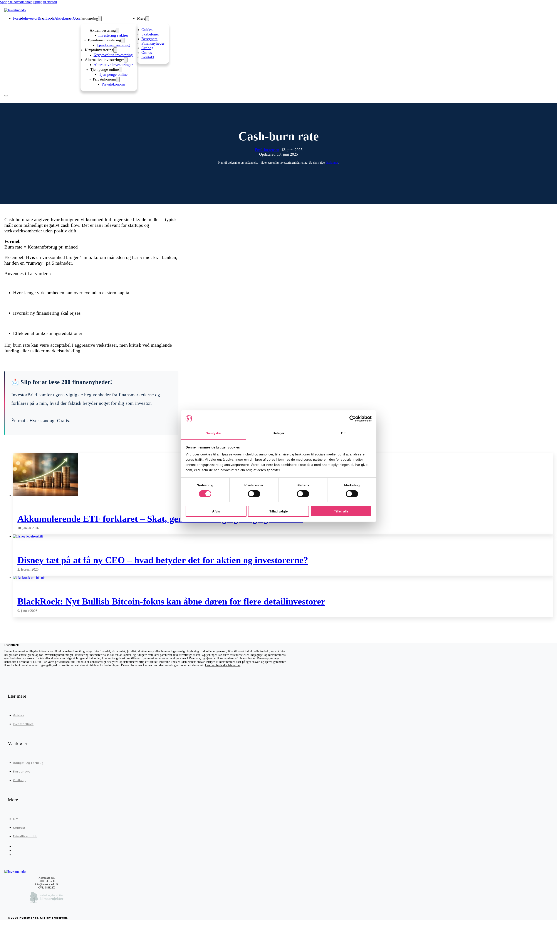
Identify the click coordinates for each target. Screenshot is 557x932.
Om (16, 819)
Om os (146, 52)
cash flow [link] (70, 225)
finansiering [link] (47, 313)
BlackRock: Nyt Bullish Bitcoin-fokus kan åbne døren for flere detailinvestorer (171, 601)
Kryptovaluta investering (113, 55)
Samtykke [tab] (213, 433)
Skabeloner (150, 34)
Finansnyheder (152, 43)
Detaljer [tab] (279, 433)
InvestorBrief (23, 724)
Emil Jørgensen (267, 150)
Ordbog (147, 48)
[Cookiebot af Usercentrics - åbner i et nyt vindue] (353, 418)
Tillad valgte (278, 511)
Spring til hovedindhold (16, 2)
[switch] (254, 493)
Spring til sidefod (45, 2)
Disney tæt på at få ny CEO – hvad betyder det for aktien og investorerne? (162, 560)
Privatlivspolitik (25, 836)
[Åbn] (6, 95)
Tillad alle (341, 511)
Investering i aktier (113, 35)
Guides (147, 29)
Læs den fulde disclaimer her (222, 665)
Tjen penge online (113, 74)
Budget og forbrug (28, 763)
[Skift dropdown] (100, 18)
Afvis (216, 511)
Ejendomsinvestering (113, 45)
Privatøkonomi (113, 84)
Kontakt (147, 57)
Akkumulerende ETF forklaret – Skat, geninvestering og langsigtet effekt (160, 519)
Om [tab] (343, 433)
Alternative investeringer (113, 64)
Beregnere (149, 39)
